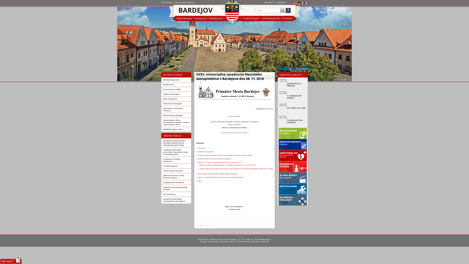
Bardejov (195, 10)
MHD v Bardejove (170, 99)
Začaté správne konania (173, 171)
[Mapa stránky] (288, 10)
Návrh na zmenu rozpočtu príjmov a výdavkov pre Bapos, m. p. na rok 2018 (227, 165)
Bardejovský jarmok (171, 80)
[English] (292, 3)
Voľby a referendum (171, 94)
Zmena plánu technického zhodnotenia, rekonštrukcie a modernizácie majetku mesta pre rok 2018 (236, 169)
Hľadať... (282, 10)
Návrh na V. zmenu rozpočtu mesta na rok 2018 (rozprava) (219, 162)
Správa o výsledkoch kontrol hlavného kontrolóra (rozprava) (220, 177)
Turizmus (287, 18)
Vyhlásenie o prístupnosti (260, 242)
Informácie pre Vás (270, 18)
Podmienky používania (227, 242)
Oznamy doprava (170, 166)
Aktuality (270, 2)
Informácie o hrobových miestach (173, 109)
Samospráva (201, 18)
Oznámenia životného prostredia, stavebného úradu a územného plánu (175, 152)
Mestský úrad (215, 18)
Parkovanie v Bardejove (172, 104)
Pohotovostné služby (172, 89)
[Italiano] (302, 3)
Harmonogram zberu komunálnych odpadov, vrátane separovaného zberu (176, 122)
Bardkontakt (168, 84)
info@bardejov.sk (265, 239)
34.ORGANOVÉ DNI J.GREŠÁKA (295, 121)
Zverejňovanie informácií (173, 182)
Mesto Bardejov (184, 18)
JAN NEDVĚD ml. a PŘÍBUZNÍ (294, 84)
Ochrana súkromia (243, 242)
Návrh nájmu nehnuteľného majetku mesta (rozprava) (218, 174)
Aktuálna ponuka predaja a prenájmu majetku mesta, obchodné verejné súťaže (174, 143)
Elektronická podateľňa (173, 115)
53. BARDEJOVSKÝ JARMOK (294, 97)
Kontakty (281, 2)
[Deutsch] (299, 3)
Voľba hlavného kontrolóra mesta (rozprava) (214, 159)
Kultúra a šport (251, 18)
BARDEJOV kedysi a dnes (173, 129)
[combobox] (268, 10)
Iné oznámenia (169, 194)
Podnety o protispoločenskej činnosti (175, 188)
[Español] (295, 3)
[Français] (306, 3)
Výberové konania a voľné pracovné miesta (173, 176)
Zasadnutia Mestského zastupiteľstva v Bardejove (174, 200)
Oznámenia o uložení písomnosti (171, 160)
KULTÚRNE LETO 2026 (296, 108)
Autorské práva (213, 242)
